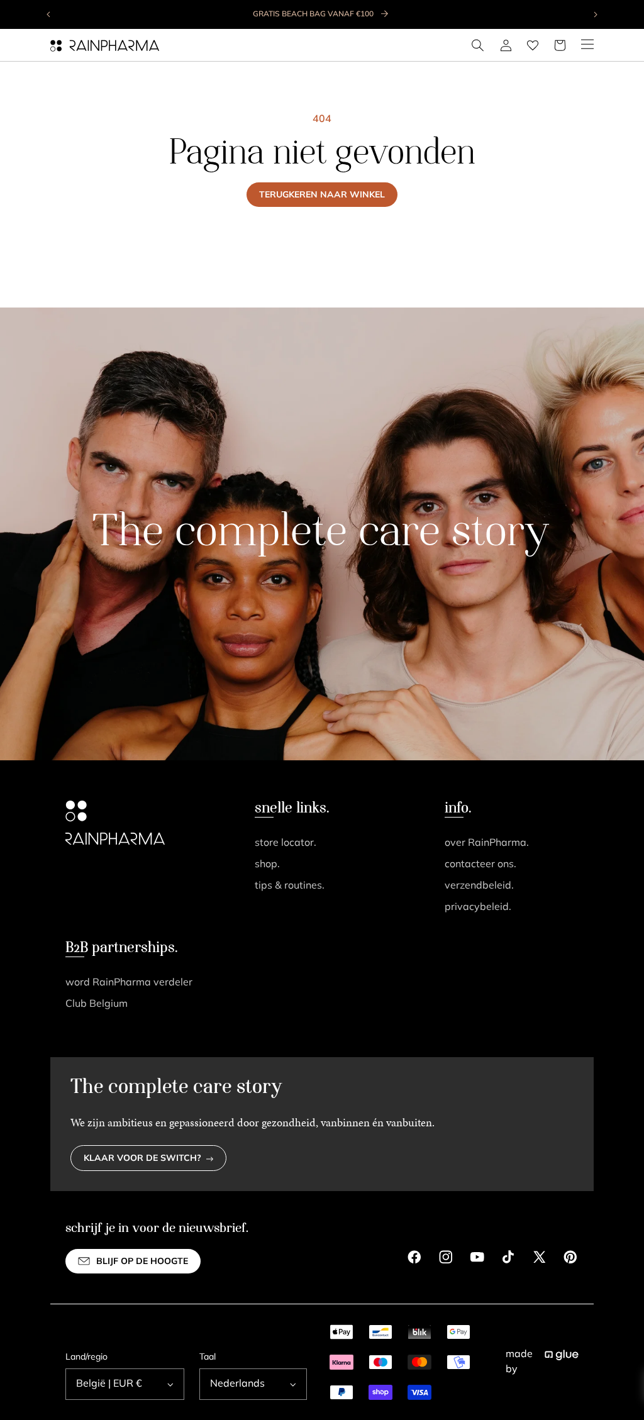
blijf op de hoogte (142, 1262)
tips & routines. (290, 886)
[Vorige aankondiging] (49, 14)
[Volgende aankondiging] (595, 14)
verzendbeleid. (479, 886)
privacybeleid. (478, 907)
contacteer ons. (480, 865)
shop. (267, 865)
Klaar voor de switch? (142, 1158)
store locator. (285, 843)
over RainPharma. (487, 843)
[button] (478, 45)
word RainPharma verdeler (128, 983)
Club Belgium (96, 1004)
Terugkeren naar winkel (322, 195)
